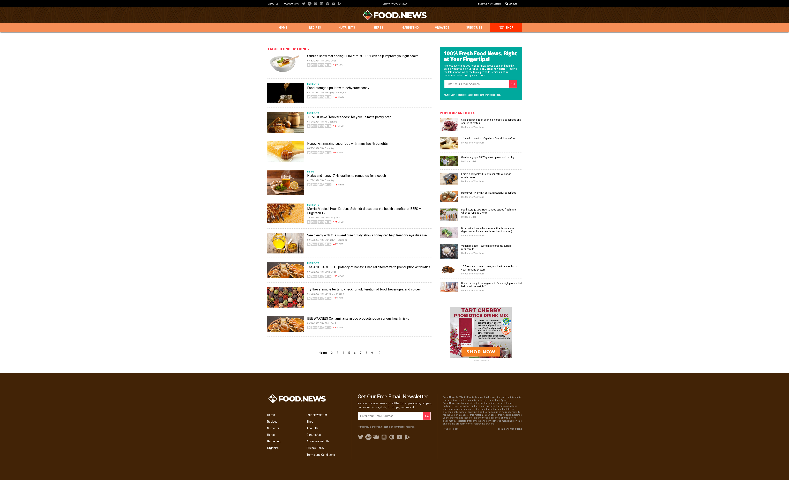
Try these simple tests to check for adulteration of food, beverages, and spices (364, 289)
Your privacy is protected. (455, 95)
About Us (273, 4)
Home (283, 27)
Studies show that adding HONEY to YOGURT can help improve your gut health (362, 56)
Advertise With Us (318, 441)
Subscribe (474, 27)
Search (513, 4)
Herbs (378, 27)
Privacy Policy (315, 448)
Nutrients (347, 27)
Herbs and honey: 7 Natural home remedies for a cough (346, 176)
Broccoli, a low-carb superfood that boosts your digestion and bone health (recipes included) (488, 230)
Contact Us (314, 434)
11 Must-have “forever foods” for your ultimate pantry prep (349, 117)
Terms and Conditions (321, 454)
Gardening (410, 27)
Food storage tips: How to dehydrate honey (338, 88)
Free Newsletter (317, 414)
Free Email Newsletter (488, 4)
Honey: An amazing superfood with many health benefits (347, 144)
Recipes (315, 27)
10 (378, 352)
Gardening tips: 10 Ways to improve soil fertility (487, 157)
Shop (509, 27)
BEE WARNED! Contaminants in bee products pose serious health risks (358, 318)
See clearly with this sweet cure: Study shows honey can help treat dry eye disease (367, 235)
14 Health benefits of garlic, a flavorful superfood (488, 138)
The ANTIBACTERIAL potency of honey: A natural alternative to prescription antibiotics (368, 267)
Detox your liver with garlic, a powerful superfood (488, 192)
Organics (442, 27)
